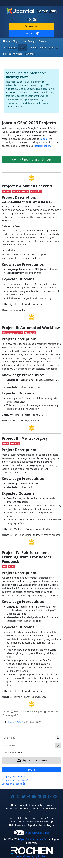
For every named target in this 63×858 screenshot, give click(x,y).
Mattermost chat (43, 146)
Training (32, 47)
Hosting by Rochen (31, 856)
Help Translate (17, 825)
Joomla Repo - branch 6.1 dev (31, 159)
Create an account (12, 783)
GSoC (22, 47)
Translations (10, 47)
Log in (31, 769)
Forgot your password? (15, 776)
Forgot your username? (15, 780)
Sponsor (53, 47)
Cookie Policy (17, 821)
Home (6, 41)
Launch (29, 33)
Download (32, 26)
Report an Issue (36, 825)
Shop (43, 47)
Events (42, 41)
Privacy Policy (45, 818)
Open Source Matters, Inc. (33, 839)
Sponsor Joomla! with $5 (40, 821)
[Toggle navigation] (6, 3)
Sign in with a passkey (34, 760)
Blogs (16, 41)
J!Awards (30, 53)
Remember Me (13, 752)
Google (43, 138)
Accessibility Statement (23, 818)
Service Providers (12, 53)
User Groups (29, 41)
